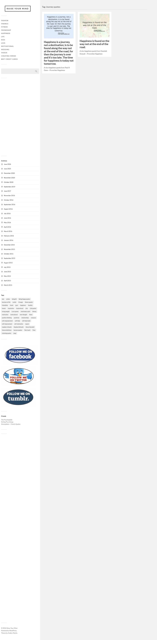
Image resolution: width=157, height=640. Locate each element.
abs (3, 299)
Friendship (6, 30)
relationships (25, 317)
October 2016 (8, 200)
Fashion (4, 21)
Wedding (5, 49)
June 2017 (7, 191)
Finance (4, 24)
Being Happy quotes (24, 299)
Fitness (4, 27)
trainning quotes (6, 333)
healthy (30, 305)
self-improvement (7, 324)
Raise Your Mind (18, 8)
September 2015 (9, 258)
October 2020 (8, 182)
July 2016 (7, 213)
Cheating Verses (8, 56)
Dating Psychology (7, 422)
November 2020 (9, 178)
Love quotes (15, 311)
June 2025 (7, 169)
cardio (14, 302)
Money (34, 311)
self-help (17, 321)
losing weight (5, 311)
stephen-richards (6, 327)
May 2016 (7, 222)
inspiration (11, 308)
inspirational (19, 308)
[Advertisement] (20, 116)
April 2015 (7, 281)
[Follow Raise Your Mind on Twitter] (18, 385)
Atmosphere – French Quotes (10, 424)
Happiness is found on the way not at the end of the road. (94, 44)
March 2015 (8, 285)
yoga (14, 333)
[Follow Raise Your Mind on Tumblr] (18, 406)
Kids (3, 40)
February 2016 (9, 236)
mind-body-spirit (25, 311)
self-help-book (26, 321)
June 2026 (7, 164)
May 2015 (7, 276)
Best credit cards (9, 59)
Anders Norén (12, 633)
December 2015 (9, 245)
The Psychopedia (6, 420)
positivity (16, 317)
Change (20, 302)
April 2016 (7, 227)
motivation (5, 314)
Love (3, 43)
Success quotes (18, 330)
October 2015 (8, 254)
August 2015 (8, 263)
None (30, 314)
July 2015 (7, 267)
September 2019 (9, 187)
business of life (6, 302)
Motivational (7, 46)
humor (4, 308)
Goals (11, 305)
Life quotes (33, 308)
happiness (23, 305)
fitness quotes (29, 302)
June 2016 (7, 218)
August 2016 (8, 209)
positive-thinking (7, 317)
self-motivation (18, 324)
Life (2, 37)
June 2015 (7, 272)
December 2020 (9, 173)
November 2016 (9, 195)
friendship (5, 305)
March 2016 (8, 231)
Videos (4, 53)
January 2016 (8, 240)
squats (27, 324)
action (8, 299)
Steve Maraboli (30, 327)
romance (33, 317)
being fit (14, 299)
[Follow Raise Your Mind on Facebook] (20, 364)
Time (34, 330)
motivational (14, 314)
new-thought (23, 314)
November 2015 (9, 249)
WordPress (13, 630)
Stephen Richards (18, 327)
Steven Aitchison (6, 330)
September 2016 (9, 204)
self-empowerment (7, 321)
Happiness (5, 33)
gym (17, 305)
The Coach (27, 330)
